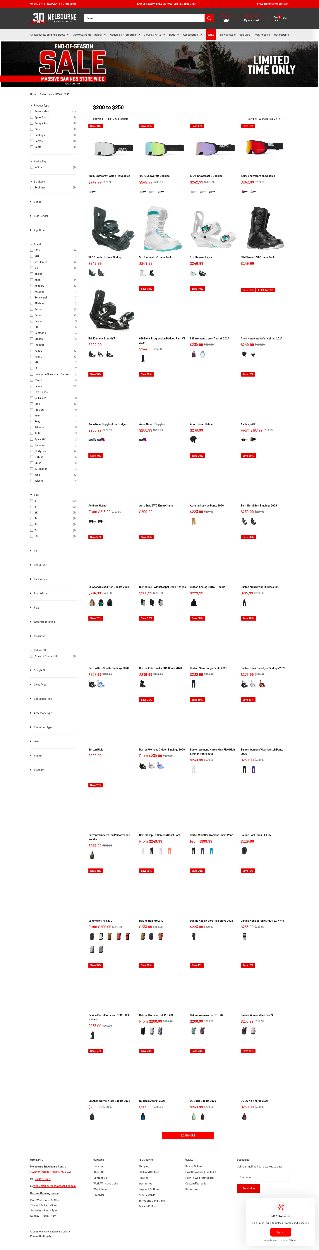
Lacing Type (41, 579)
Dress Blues (143, 1116)
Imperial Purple (253, 769)
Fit (35, 550)
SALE (210, 34)
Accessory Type (43, 713)
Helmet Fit (40, 650)
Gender (38, 201)
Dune (92, 602)
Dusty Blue (101, 684)
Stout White (193, 769)
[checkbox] (53, 111)
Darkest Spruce (143, 1031)
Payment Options (149, 1189)
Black (151, 273)
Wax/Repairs (262, 34)
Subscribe (249, 1188)
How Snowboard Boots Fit (200, 1172)
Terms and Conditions (152, 1200)
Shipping (144, 1166)
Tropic (211, 851)
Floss (160, 851)
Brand (37, 244)
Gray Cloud (160, 602)
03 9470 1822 (43, 1178)
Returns (143, 1177)
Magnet (244, 1116)
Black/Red (101, 273)
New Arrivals (228, 34)
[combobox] (144, 18)
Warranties (145, 1183)
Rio (92, 521)
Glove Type (40, 684)
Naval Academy (151, 936)
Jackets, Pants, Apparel (87, 34)
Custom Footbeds (195, 1183)
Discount (39, 769)
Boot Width (40, 593)
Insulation (39, 636)
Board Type (40, 564)
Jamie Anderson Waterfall (160, 1031)
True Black (151, 602)
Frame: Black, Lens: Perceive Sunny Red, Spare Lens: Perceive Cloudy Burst (101, 440)
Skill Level (39, 181)
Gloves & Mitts (152, 34)
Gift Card (244, 34)
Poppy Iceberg (193, 1031)
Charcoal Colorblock (193, 354)
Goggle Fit (40, 670)
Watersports (281, 34)
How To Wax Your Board (199, 1177)
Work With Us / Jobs (105, 1183)
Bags (172, 34)
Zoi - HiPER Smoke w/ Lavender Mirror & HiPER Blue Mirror (211, 192)
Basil (193, 1116)
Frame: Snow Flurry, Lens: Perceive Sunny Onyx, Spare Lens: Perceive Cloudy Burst (92, 440)
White (143, 273)
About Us (98, 1172)
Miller (253, 440)
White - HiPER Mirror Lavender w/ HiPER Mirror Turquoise (151, 192)
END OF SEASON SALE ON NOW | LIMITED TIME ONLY (166, 3)
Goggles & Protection (123, 34)
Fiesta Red (262, 684)
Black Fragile (92, 1116)
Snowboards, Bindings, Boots (47, 34)
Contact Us (100, 1177)
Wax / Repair (101, 1189)
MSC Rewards (147, 1194)
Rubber (110, 936)
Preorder (98, 1194)
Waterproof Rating (44, 621)
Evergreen (101, 602)
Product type (41, 105)
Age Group (40, 230)
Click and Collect (149, 1172)
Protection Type (43, 727)
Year (36, 741)
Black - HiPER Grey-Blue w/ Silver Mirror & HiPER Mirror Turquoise (92, 192)
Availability (40, 161)
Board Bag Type (43, 698)
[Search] (209, 18)
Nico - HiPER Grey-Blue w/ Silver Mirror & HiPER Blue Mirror (253, 192)
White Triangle (244, 440)
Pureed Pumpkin (118, 936)
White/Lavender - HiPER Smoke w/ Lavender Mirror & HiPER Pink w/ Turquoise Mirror (193, 192)
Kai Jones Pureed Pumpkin (127, 936)
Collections (46, 94)
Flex (36, 607)
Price (38, 755)
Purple (202, 851)
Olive (92, 855)
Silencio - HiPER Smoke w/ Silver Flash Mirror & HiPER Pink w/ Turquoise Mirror (202, 192)
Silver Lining (101, 936)
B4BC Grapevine (202, 1031)
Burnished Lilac (151, 1031)
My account (251, 20)
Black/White (92, 273)
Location (98, 1166)
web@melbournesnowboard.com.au (54, 1185)
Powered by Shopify (40, 1235)
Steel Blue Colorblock (202, 354)
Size (36, 494)
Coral (169, 851)
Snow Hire (191, 1189)
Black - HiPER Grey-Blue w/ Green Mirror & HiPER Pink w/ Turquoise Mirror (143, 192)
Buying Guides (193, 1166)
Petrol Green (143, 602)
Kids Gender (41, 215)
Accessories (190, 34)
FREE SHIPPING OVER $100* (273, 3)
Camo (110, 602)
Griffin (92, 950)
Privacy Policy (147, 1206)
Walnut (193, 521)
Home (33, 94)
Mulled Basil (101, 950)
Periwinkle (160, 765)
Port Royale (244, 1031)
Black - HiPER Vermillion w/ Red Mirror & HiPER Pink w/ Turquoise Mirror (244, 192)
